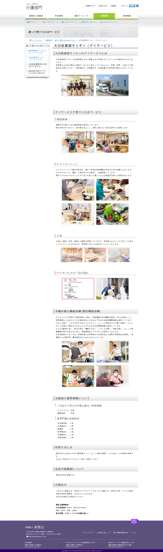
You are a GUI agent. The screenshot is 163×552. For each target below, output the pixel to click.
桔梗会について (90, 6)
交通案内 (113, 6)
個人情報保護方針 (120, 532)
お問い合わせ (103, 6)
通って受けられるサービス (65, 40)
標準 (132, 5)
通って (69, 22)
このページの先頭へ (134, 522)
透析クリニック (81, 16)
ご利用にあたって (103, 532)
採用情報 (127, 16)
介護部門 (104, 16)
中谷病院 (58, 16)
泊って (108, 22)
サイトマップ (88, 532)
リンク (133, 532)
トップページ (37, 40)
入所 (50, 22)
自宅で (89, 22)
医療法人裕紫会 (35, 16)
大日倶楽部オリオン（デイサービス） (36, 58)
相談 (32, 22)
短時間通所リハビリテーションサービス (37, 52)
